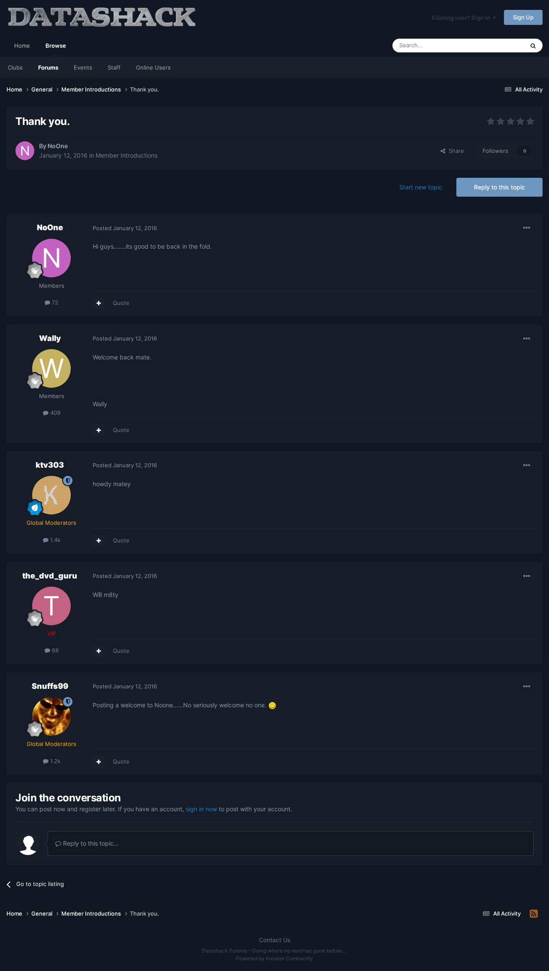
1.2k (54, 761)
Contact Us (274, 940)
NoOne (58, 145)
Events (83, 67)
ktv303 (50, 464)
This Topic (499, 45)
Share (454, 150)
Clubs (15, 67)
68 (54, 650)
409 (54, 412)
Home (22, 45)
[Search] (533, 45)
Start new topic (420, 187)
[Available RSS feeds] (534, 914)
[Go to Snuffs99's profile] (51, 716)
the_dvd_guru (49, 575)
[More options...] (526, 228)
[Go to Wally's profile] (51, 368)
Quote (121, 302)
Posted (125, 228)
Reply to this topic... (90, 843)
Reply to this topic (499, 187)
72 (54, 302)
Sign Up (523, 17)
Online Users (153, 67)
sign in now (201, 809)
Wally (50, 338)
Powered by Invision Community (274, 958)
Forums (48, 67)
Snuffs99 (50, 686)
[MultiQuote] (99, 303)
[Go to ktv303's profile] (51, 495)
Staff (114, 67)
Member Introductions (126, 155)
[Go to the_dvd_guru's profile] (51, 606)
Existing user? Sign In (462, 17)
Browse (55, 45)
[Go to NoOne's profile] (24, 150)
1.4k (54, 539)
